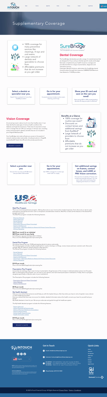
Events (89, 357)
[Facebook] (24, 354)
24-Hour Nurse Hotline (20, 311)
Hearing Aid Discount (19, 226)
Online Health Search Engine (22, 313)
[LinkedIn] (18, 354)
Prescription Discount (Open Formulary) (25, 224)
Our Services (91, 353)
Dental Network (18, 221)
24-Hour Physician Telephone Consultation (26, 310)
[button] (29, 6)
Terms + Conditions (75, 390)
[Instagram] (21, 354)
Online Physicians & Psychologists (23, 308)
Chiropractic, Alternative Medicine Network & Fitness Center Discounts (34, 227)
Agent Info (90, 355)
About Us (90, 351)
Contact (90, 361)
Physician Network (18, 218)
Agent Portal (91, 364)
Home (89, 349)
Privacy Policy (63, 390)
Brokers (90, 359)
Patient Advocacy (18, 219)
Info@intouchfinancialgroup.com (58, 350)
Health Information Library (21, 314)
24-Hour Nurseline (18, 229)
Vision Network (17, 222)
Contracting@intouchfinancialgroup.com (62, 357)
